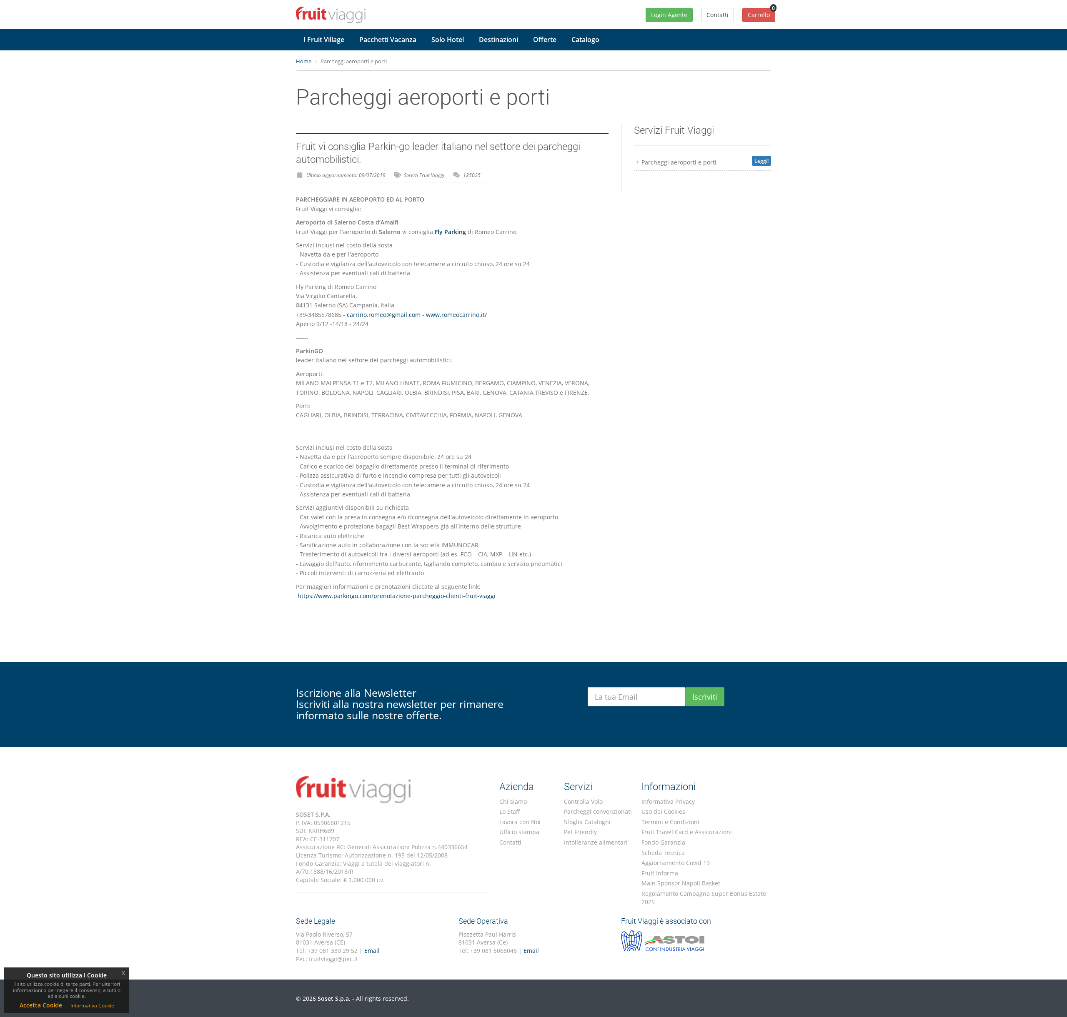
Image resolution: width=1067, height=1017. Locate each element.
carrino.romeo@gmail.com (384, 315)
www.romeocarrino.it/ (456, 315)
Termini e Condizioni (670, 822)
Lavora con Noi (520, 822)
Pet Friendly (580, 832)
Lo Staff (509, 811)
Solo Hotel (447, 39)
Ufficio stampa (519, 832)
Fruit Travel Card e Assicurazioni (686, 832)
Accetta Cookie (41, 1005)
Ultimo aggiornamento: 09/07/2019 (346, 175)
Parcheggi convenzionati (598, 811)
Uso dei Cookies (663, 811)
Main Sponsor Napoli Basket (680, 883)
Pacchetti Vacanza (387, 39)
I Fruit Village (323, 39)
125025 (472, 175)
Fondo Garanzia (663, 842)
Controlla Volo (583, 801)
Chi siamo (513, 801)
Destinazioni (498, 39)
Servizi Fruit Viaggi (424, 175)
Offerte (544, 39)
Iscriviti (704, 697)
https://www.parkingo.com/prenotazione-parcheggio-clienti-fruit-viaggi (396, 596)
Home (303, 61)
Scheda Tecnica (663, 853)
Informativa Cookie (92, 1005)
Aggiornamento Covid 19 (675, 863)
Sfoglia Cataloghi (587, 822)
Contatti (510, 842)
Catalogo (585, 39)
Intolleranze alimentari (596, 842)
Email (372, 951)
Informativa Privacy (668, 801)
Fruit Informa (659, 873)
